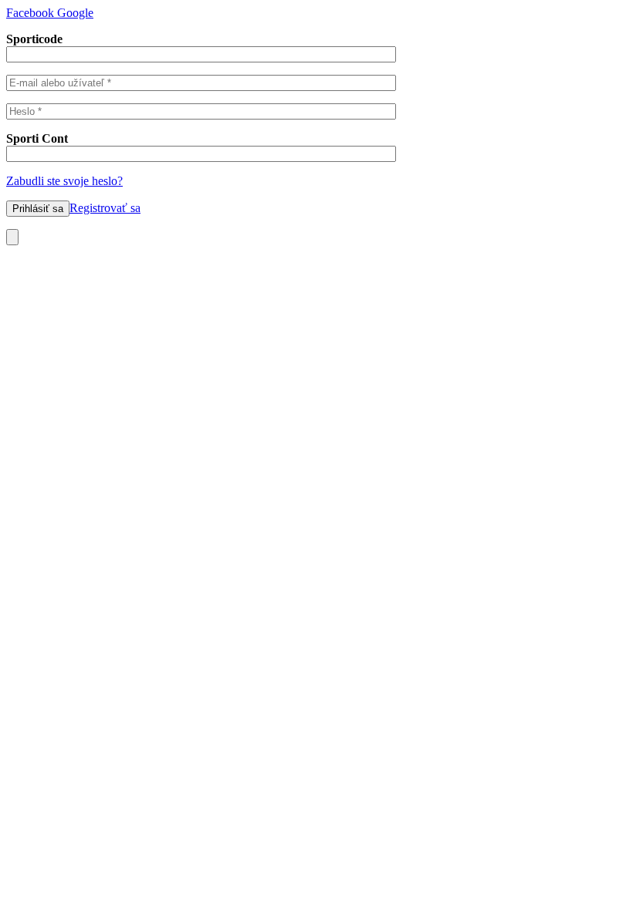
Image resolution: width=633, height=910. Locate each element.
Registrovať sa (104, 207)
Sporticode (34, 39)
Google (73, 12)
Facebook (30, 12)
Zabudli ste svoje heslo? (64, 180)
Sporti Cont (37, 138)
